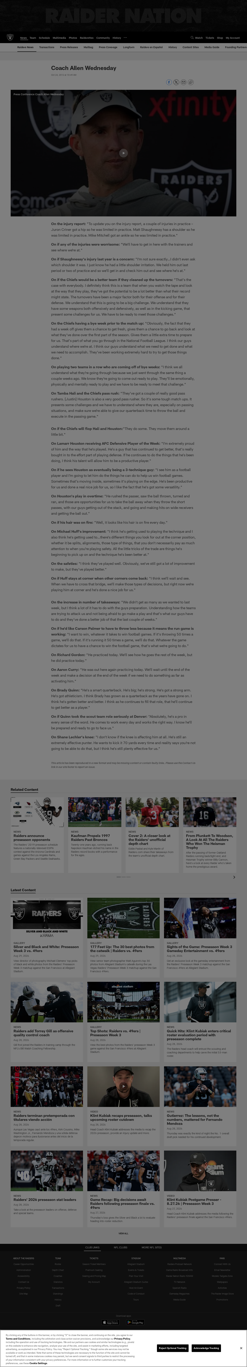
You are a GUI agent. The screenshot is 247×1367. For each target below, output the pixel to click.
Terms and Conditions (18, 1338)
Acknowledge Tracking (206, 1348)
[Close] (241, 1348)
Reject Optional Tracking (172, 1348)
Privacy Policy (122, 1338)
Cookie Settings (38, 1363)
